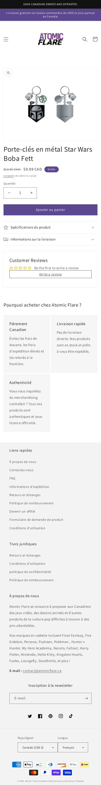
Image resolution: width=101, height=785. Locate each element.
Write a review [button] (50, 274)
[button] (6, 39)
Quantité (9, 183)
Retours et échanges (24, 495)
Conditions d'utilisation (27, 528)
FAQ (12, 478)
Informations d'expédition (29, 487)
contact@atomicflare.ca (42, 670)
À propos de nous (22, 462)
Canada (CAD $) (33, 747)
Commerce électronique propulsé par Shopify (61, 781)
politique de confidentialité (30, 572)
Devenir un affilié (22, 511)
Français (68, 747)
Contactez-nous (21, 470)
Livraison (8, 175)
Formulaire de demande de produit (36, 519)
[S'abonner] (86, 698)
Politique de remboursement (31, 503)
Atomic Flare (31, 781)
